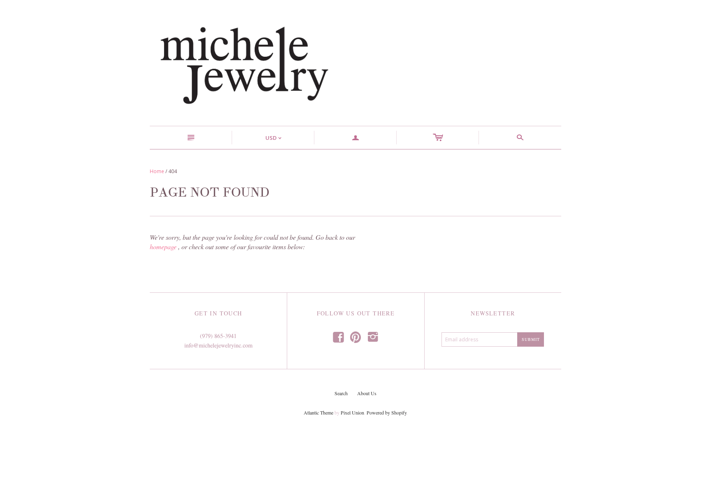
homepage (163, 246)
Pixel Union (352, 412)
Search (341, 393)
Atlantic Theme (318, 412)
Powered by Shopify (387, 412)
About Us (366, 393)
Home (157, 171)
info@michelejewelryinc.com (218, 345)
